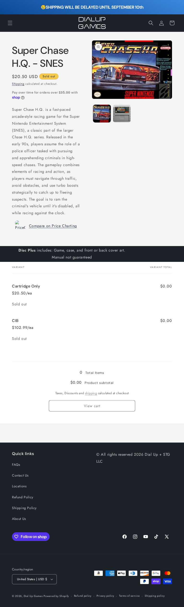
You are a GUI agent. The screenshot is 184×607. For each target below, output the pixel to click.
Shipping (18, 84)
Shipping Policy (24, 508)
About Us (19, 518)
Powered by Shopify (56, 596)
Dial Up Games (33, 596)
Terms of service (129, 596)
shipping (91, 393)
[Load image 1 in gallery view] (102, 113)
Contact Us (20, 475)
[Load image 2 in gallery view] (122, 113)
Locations (19, 486)
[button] (10, 23)
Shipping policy (155, 596)
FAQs (16, 464)
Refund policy (83, 596)
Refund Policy (22, 497)
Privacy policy (105, 596)
